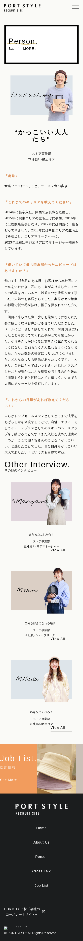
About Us (41, 842)
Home (41, 828)
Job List (41, 885)
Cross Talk (41, 871)
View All (58, 550)
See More (8, 780)
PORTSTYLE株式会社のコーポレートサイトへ (22, 911)
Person (41, 857)
